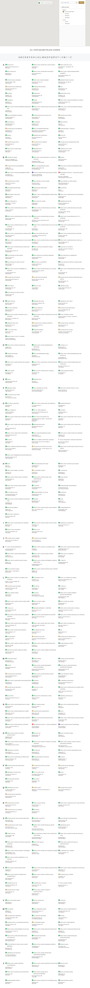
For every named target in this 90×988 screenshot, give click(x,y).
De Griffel (36, 809)
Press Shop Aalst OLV (66, 64)
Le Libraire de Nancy (39, 630)
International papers (40, 86)
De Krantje (63, 492)
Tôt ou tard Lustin (39, 772)
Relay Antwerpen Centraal (14, 115)
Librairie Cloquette (39, 818)
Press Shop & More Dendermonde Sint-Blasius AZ (71, 354)
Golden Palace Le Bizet (66, 329)
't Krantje (63, 586)
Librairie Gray (37, 379)
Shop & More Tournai (66, 883)
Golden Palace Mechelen (14, 673)
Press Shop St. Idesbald (66, 553)
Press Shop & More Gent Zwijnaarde (17, 433)
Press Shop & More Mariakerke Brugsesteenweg (42, 666)
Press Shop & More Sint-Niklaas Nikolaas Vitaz (71, 834)
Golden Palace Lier (39, 636)
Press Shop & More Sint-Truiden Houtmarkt (46, 850)
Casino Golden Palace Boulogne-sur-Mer (45, 172)
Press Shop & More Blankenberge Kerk (71, 165)
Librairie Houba (64, 285)
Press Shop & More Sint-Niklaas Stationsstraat (69, 843)
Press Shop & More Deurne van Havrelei (18, 362)
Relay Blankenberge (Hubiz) (41, 165)
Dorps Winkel (37, 658)
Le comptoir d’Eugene (40, 915)
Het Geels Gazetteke (13, 403)
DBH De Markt (64, 122)
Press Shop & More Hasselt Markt (16, 485)
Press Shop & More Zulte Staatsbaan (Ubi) (45, 980)
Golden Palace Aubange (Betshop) (69, 142)
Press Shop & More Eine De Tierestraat (18, 756)
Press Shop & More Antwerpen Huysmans (71, 100)
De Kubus (36, 592)
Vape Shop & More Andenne (41, 80)
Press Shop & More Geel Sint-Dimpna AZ (44, 403)
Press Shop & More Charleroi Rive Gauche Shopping (45, 315)
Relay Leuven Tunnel (39, 601)
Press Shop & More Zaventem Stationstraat (46, 963)
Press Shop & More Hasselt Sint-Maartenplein (43, 478)
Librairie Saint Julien (66, 148)
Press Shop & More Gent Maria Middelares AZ (19, 425)
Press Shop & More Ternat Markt (16, 867)
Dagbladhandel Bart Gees (41, 463)
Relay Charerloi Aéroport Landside (44, 439)
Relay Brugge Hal (12, 201)
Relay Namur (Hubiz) (39, 704)
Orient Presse (11, 301)
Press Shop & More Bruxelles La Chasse (45, 268)
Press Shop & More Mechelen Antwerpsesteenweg (68, 666)
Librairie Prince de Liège (67, 80)
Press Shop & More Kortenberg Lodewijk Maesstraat (45, 561)
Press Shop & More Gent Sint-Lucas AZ (70, 416)
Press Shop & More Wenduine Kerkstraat (45, 929)
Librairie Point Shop (12, 323)
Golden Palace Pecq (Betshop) (15, 765)
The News (62, 410)
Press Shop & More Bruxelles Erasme (70, 233)
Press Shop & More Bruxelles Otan (17, 207)
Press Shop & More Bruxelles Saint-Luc (71, 240)
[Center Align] (76, 2)
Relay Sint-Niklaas (39, 842)
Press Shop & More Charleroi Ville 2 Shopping (17, 315)
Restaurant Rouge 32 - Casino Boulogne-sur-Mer (71, 173)
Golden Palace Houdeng (14, 586)
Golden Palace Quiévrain (14, 794)
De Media (9, 93)
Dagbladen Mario (12, 658)
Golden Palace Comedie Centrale (43, 323)
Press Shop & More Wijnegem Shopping (44, 944)
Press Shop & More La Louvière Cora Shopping (17, 578)
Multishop (36, 779)
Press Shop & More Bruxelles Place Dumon (19, 240)
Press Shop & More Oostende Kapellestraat (15, 734)
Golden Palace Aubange (40, 142)
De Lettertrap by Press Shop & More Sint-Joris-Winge (45, 834)
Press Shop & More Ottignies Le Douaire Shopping (45, 742)
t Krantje (62, 900)
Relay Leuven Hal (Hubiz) (66, 601)
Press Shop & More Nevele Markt (69, 704)
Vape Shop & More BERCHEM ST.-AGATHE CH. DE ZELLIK (45, 158)
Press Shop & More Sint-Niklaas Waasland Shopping (18, 843)
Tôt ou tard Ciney (12, 329)
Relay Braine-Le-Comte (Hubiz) (68, 181)
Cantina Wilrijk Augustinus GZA (42, 115)
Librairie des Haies (39, 301)
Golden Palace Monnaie (40, 277)
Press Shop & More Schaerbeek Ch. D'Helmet (17, 269)
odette (9, 665)
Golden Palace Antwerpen (14, 128)
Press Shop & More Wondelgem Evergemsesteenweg (42, 953)
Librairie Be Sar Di (65, 825)
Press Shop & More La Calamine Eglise (44, 546)
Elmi (61, 86)
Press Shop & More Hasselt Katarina (17, 477)
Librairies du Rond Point (14, 772)
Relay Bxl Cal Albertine (40, 262)
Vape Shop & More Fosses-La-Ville (69, 388)
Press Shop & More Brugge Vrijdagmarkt (71, 194)
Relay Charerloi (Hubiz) (66, 314)
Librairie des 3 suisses (40, 883)
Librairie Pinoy (38, 148)
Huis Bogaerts (11, 636)
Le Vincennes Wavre (39, 922)
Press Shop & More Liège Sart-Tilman (44, 623)
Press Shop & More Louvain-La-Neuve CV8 (18, 741)
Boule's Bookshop (39, 900)
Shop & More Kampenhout (14, 546)
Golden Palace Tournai (66, 874)
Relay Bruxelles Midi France (15, 255)
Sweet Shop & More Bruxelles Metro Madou (44, 825)
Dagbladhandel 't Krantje (67, 128)
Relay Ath (62, 135)
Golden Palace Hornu (13, 181)
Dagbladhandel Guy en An (41, 492)
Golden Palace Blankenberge (15, 165)
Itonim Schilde (11, 833)
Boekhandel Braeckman (13, 187)
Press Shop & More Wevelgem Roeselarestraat (68, 936)
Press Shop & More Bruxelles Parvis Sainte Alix (72, 269)
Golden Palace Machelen (67, 658)
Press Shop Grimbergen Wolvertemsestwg (19, 455)
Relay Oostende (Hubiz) (66, 733)
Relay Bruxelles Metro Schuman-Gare (71, 262)
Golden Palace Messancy (14, 687)
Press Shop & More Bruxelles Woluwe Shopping (71, 208)
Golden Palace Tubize (13, 889)
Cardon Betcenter (12, 353)
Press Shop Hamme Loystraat (15, 470)
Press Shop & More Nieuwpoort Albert (18, 711)
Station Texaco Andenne (14, 80)
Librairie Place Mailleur (13, 952)
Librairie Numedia (38, 329)
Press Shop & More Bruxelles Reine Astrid (19, 233)
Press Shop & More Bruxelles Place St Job (19, 216)
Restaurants (67, 17)
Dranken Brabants (65, 403)
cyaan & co (10, 608)
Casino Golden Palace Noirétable (69, 724)
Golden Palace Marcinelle (67, 307)
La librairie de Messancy (67, 680)
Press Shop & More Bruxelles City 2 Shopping (70, 217)
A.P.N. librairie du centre (40, 388)
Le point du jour (38, 687)
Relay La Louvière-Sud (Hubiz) (68, 577)
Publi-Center (10, 370)
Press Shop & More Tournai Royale (43, 874)
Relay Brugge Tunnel (40, 201)
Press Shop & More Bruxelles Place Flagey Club (46, 225)
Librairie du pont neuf (66, 301)
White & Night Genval (39, 803)
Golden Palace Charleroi (67, 323)
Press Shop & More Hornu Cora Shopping (45, 507)
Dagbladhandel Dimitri (13, 980)
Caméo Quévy (37, 787)
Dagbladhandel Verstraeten (68, 485)
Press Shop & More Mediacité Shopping (44, 614)
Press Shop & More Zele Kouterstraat (18, 971)
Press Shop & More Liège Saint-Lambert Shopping (18, 615)
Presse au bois (64, 944)
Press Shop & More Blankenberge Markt (18, 172)
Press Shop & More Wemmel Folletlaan (18, 929)
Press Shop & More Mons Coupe (42, 695)
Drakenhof (37, 93)
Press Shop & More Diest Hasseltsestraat (45, 362)
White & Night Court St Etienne (15, 336)
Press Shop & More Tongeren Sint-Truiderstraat (16, 875)
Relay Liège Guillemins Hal (67, 623)
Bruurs (62, 157)
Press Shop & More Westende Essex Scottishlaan (17, 936)
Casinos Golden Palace (69, 11)
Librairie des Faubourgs (40, 135)
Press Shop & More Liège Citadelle (69, 608)
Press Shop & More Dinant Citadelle (44, 370)
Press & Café (37, 285)
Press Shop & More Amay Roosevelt (43, 71)
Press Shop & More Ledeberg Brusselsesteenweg (68, 593)
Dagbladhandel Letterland (41, 756)
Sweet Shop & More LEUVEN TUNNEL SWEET (18, 601)
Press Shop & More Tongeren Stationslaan (72, 867)
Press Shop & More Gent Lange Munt (70, 424)
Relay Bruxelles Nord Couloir (15, 262)
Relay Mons (10, 695)
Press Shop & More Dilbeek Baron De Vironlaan (70, 363)
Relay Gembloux (11, 410)
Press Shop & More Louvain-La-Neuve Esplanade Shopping (70, 742)
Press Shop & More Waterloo (68, 909)
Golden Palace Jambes (13, 538)
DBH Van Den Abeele (12, 507)
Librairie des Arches (65, 201)
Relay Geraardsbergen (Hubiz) (42, 433)
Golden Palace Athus (13, 142)
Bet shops (67, 13)
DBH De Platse (64, 963)
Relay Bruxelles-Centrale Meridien (44, 255)
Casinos (66, 21)
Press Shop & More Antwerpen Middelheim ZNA (19, 107)
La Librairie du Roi (38, 577)
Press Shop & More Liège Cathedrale (17, 623)
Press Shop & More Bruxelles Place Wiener (46, 240)
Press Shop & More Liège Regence (16, 630)
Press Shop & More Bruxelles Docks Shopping (70, 225)
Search (81, 2)
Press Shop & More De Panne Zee (16, 345)
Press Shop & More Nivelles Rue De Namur (72, 717)
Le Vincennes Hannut (39, 470)
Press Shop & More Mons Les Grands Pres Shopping (72, 688)
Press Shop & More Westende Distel (70, 929)
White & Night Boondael (13, 529)
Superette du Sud (12, 883)
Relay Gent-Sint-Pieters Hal (41, 416)
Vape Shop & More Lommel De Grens (17, 650)
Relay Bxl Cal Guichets (66, 246)
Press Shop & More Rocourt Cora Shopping (72, 803)
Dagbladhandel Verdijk (66, 370)
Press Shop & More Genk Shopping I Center (19, 416)
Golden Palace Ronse (13, 803)
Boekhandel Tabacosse (13, 194)
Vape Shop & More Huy (13, 514)
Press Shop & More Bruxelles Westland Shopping (18, 247)
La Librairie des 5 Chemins (67, 850)
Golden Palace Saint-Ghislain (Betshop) (18, 818)
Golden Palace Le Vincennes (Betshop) (18, 922)
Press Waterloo (38, 307)
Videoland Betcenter (40, 935)
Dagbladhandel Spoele (66, 643)
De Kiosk (9, 439)
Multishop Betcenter (13, 779)
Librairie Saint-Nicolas (66, 695)
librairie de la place (12, 787)
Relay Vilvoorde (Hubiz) (13, 900)
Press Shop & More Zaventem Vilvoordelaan (15, 964)
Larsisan (36, 680)
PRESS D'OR (37, 529)
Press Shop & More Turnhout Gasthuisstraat (42, 890)
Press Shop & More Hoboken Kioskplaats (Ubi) (18, 499)
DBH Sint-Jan (37, 733)
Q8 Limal (62, 915)
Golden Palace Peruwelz (67, 765)
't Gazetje (36, 485)
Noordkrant (10, 122)
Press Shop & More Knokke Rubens (70, 546)
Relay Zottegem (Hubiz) (66, 971)
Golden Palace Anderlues (14, 86)
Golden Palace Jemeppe (40, 538)
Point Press (10, 285)
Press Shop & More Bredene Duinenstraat (45, 194)
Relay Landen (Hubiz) (12, 592)
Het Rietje (36, 586)
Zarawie (36, 499)
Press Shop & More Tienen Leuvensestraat (46, 867)
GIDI (61, 630)
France (64, 19)
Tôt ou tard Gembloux (40, 410)
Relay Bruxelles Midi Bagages (68, 818)
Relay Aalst (10, 64)
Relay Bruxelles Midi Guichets (15, 292)
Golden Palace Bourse (13, 277)
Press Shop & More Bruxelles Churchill (45, 207)
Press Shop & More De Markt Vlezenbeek (18, 850)
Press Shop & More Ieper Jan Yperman (17, 522)
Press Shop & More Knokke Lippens (43, 553)
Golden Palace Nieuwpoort (41, 711)
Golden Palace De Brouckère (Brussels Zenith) (71, 278)
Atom (8, 463)
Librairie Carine (11, 388)
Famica (9, 379)
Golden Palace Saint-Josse (14, 825)
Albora (9, 135)
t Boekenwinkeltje (65, 507)
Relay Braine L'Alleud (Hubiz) (41, 181)
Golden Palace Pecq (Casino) (42, 765)
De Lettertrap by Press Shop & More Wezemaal (17, 945)
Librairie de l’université (66, 522)
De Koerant (37, 122)
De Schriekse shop (12, 492)
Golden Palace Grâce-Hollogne (43, 446)
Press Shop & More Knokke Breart (16, 553)
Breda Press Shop (65, 93)
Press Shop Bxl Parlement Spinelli (43, 246)
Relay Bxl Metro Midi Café (41, 233)
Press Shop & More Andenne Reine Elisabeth (69, 72)
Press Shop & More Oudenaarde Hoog (70, 750)
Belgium (64, 9)
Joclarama (10, 909)
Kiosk (61, 499)
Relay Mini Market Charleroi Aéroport (71, 439)
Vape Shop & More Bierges (67, 922)
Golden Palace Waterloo (14, 915)
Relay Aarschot (11, 71)
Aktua (61, 711)
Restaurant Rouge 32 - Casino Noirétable (45, 724)
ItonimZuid (10, 100)
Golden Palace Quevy (66, 787)
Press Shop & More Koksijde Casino (17, 560)
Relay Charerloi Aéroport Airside (16, 446)
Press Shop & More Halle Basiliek (69, 463)
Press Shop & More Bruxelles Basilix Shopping (44, 217)
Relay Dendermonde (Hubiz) (41, 353)
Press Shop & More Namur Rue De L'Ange (18, 704)
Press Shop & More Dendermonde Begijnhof (43, 346)
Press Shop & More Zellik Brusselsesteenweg (41, 972)
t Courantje (63, 470)
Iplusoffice (63, 187)
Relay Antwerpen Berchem (41, 128)
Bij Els (62, 772)
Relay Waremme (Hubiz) (40, 909)
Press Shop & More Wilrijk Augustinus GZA (45, 106)
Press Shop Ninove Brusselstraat (43, 717)
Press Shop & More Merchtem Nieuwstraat (19, 680)
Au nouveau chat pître (13, 394)
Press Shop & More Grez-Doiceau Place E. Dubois (71, 447)
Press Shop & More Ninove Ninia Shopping (18, 717)
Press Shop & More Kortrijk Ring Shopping (46, 568)
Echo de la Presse (12, 307)
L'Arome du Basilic (12, 157)
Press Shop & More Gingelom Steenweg (71, 433)
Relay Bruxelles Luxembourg (68, 255)
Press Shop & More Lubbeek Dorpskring (45, 650)
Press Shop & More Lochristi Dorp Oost (18, 643)
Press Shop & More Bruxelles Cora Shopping (17, 225)
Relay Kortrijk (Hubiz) (13, 568)
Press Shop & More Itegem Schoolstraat (45, 522)
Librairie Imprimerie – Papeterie (42, 608)
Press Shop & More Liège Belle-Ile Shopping (72, 614)
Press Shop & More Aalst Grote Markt (44, 64)
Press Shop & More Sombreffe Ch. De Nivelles (17, 858)
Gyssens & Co (64, 345)
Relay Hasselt (64, 477)
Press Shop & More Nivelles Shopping (17, 724)
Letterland (37, 750)
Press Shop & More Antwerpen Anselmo (71, 106)
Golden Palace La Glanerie (14, 809)
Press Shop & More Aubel (14, 148)
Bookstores (67, 15)
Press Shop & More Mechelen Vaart (44, 673)
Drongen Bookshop (39, 424)
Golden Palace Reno (66, 115)
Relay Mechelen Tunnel (66, 673)
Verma (35, 100)
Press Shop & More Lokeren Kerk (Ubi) (44, 643)
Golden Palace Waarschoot (68, 636)
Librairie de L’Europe (13, 750)
